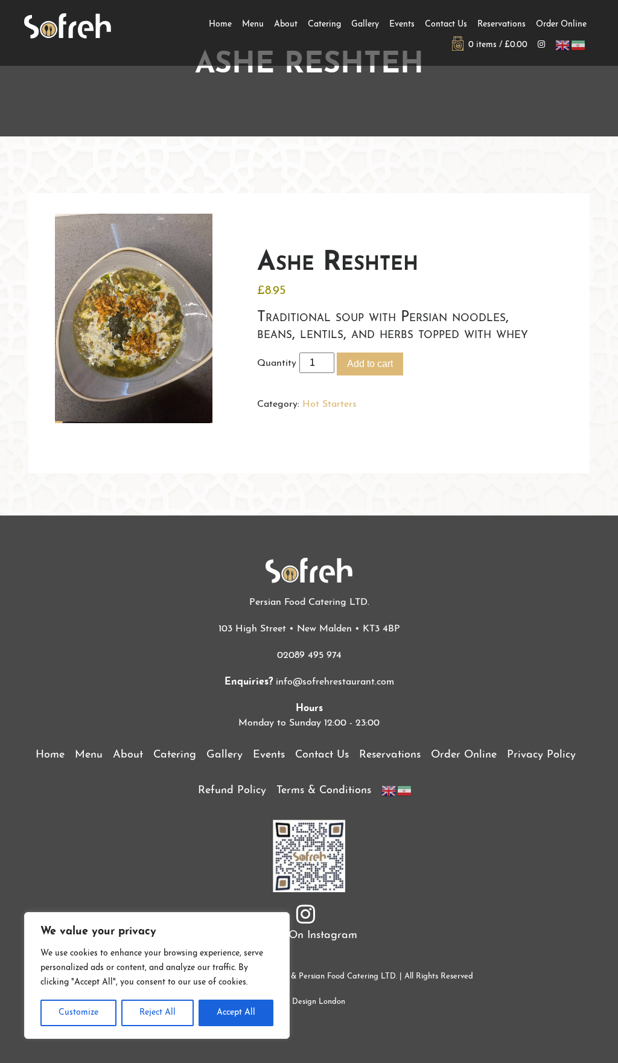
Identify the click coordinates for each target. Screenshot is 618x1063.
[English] (563, 44)
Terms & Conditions (323, 790)
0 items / (495, 44)
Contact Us (446, 24)
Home (220, 24)
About (286, 24)
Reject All (157, 1012)
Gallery (365, 24)
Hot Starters (329, 404)
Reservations (501, 24)
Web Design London (309, 1002)
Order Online (561, 24)
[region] (157, 975)
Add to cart (370, 364)
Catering (324, 24)
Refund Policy (232, 790)
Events (402, 24)
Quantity (276, 363)
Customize (78, 1012)
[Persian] (579, 44)
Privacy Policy (541, 755)
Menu (253, 24)
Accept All (236, 1012)
